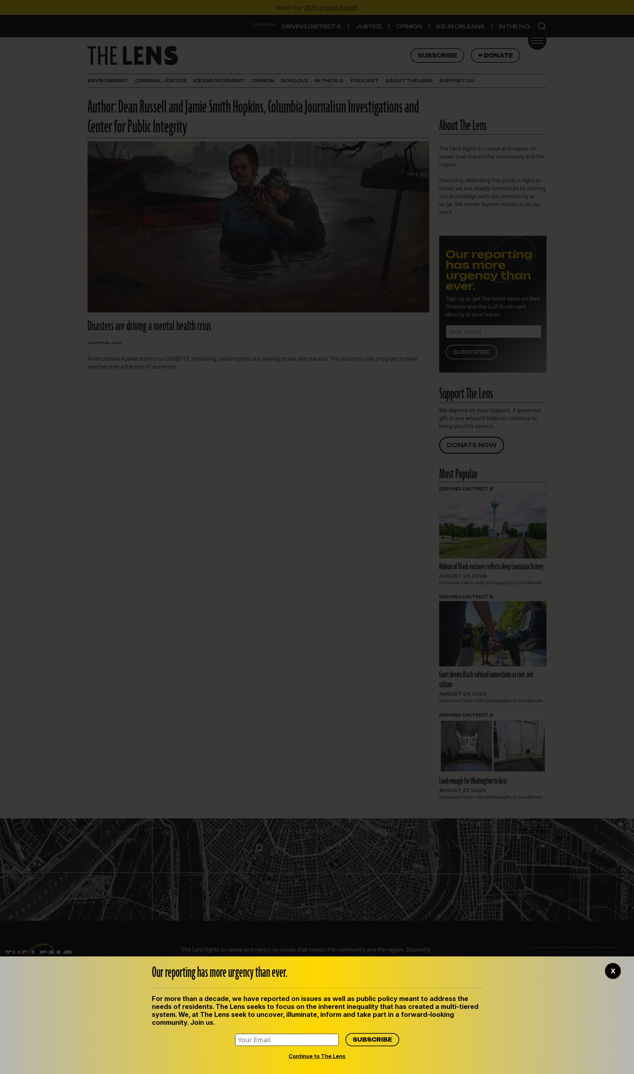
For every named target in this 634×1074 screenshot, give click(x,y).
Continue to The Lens (317, 1056)
